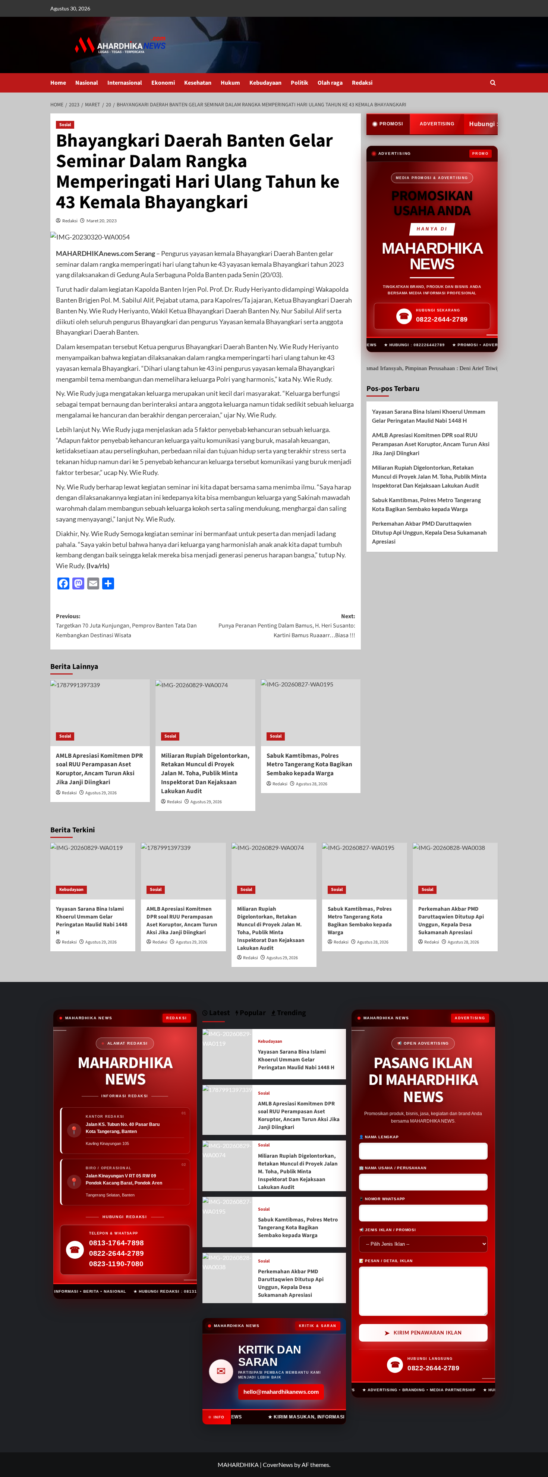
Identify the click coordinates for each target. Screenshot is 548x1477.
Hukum (230, 83)
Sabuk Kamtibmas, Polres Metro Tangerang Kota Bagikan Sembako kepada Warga (426, 504)
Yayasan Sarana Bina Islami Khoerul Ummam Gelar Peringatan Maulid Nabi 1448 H (428, 416)
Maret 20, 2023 (101, 220)
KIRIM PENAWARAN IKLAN (423, 1332)
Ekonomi (163, 83)
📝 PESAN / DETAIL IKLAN (386, 1260)
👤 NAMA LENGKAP (379, 1136)
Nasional (86, 83)
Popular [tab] (252, 1013)
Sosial (65, 125)
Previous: (126, 625)
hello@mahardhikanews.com (281, 1392)
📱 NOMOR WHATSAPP (382, 1198)
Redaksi (362, 83)
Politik (299, 83)
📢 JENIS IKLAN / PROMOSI (387, 1229)
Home (58, 83)
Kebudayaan (265, 83)
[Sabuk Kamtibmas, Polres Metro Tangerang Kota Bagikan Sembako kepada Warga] (310, 712)
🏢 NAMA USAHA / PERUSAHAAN (392, 1167)
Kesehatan (197, 83)
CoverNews (278, 1464)
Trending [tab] (290, 1013)
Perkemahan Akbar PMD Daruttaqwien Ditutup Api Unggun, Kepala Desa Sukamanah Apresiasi (429, 532)
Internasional (124, 83)
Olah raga (330, 83)
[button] (493, 82)
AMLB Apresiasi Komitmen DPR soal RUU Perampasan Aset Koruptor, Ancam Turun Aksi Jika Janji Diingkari (99, 769)
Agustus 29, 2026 (101, 793)
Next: (286, 625)
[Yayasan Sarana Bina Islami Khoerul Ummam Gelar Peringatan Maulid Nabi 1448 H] (92, 871)
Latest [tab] (219, 1013)
